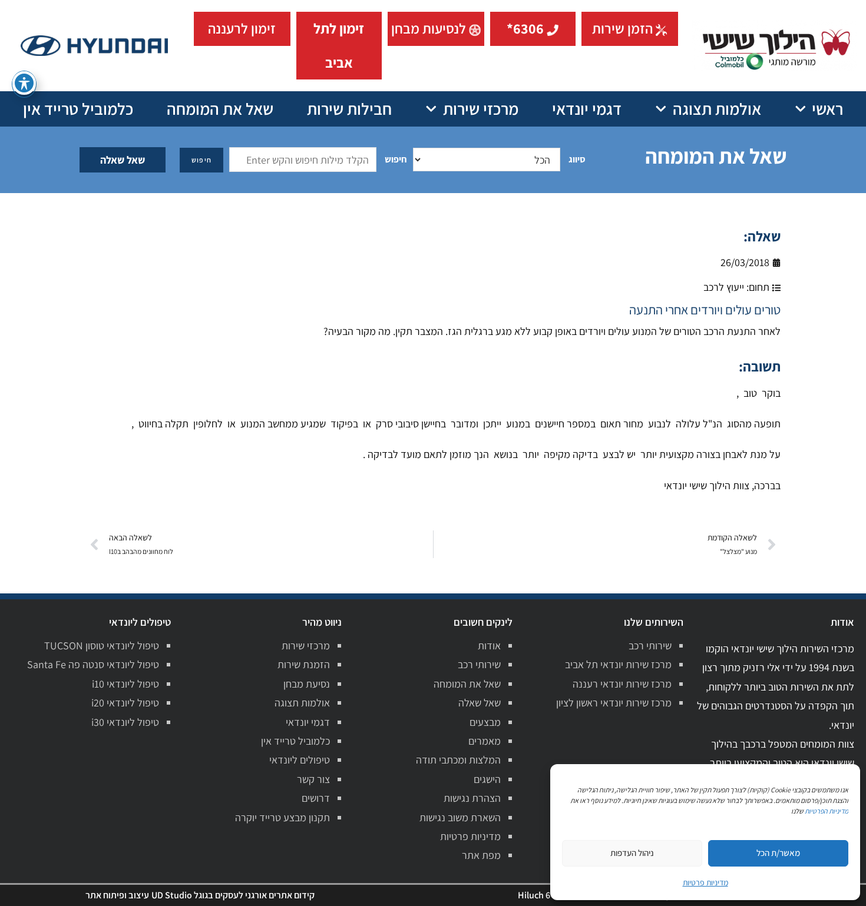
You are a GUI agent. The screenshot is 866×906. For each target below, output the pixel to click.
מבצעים (485, 722)
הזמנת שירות (303, 664)
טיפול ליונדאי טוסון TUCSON (101, 645)
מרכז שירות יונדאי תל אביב (618, 664)
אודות (489, 645)
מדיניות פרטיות (470, 836)
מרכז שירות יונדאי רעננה (622, 684)
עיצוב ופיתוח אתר (117, 895)
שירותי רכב (650, 645)
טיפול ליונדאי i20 (125, 702)
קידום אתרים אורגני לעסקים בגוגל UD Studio (233, 895)
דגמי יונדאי (587, 109)
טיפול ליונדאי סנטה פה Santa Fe (93, 664)
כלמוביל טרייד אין (78, 109)
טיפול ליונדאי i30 (125, 722)
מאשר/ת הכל (778, 852)
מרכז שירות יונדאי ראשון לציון (614, 702)
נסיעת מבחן (306, 684)
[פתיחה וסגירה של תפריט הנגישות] (24, 83)
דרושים (316, 798)
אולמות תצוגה (717, 109)
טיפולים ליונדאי (299, 759)
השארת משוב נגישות (460, 817)
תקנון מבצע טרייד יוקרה (282, 817)
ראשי (827, 109)
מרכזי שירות (480, 109)
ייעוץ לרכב (723, 287)
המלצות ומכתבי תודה (458, 759)
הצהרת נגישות (472, 798)
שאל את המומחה (220, 109)
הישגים (487, 779)
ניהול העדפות (632, 852)
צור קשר (313, 779)
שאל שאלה (122, 160)
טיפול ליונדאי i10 (125, 684)
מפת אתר (481, 855)
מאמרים (484, 741)
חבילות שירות (349, 109)
